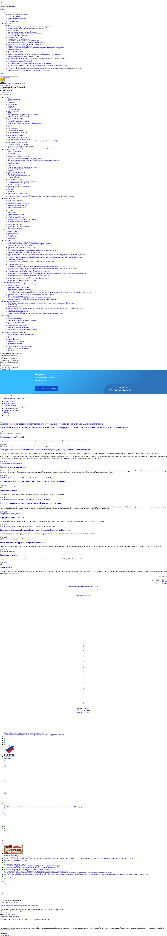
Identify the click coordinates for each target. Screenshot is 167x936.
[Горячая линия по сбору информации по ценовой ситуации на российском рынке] (31, 867)
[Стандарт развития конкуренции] (15, 860)
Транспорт (11, 120)
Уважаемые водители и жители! (13, 467)
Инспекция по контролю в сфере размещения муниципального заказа (31, 294)
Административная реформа (17, 205)
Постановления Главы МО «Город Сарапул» (22, 247)
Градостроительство (14, 127)
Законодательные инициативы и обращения (22, 181)
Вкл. (10, 6)
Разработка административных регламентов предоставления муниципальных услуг (35, 313)
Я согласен (4, 933)
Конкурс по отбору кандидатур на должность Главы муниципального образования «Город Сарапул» (41, 196)
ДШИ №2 (7, 414)
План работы (12, 188)
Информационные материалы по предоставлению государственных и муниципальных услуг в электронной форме (46, 308)
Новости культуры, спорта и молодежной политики (25, 34)
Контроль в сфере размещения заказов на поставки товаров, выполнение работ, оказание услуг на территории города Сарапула (50, 292)
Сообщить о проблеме (47, 388)
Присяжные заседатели (15, 228)
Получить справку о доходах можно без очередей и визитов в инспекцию (30, 503)
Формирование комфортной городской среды (23, 115)
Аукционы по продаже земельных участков (22, 280)
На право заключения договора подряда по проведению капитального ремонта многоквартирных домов (42, 268)
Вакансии (11, 191)
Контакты (11, 210)
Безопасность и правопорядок (17, 132)
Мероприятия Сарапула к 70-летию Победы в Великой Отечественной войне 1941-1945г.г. (38, 65)
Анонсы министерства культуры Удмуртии (22, 32)
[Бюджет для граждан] (11, 855)
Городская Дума (9, 149)
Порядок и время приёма (16, 318)
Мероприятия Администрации (14, 398)
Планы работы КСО (14, 231)
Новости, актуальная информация (19, 348)
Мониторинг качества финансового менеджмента (24, 123)
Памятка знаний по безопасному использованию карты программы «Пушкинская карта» (37, 58)
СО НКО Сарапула (14, 16)
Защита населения (14, 134)
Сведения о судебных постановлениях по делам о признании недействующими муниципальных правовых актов (45, 257)
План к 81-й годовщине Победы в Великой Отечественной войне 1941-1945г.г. (34, 54)
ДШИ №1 (7, 412)
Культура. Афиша (9, 403)
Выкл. (14, 6)
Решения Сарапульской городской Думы (21, 245)
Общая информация (14, 99)
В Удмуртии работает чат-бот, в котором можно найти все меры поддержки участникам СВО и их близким (45, 450)
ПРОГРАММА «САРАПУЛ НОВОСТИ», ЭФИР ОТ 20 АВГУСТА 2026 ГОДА (32, 481)
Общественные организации (17, 142)
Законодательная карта (15, 259)
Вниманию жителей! (8, 491)
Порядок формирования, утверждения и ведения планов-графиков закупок (32, 299)
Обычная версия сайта (7, 8)
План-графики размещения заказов (19, 289)
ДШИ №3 (7, 415)
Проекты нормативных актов (17, 296)
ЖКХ (9, 113)
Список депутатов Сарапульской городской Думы (24, 158)
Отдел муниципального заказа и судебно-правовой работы (27, 291)
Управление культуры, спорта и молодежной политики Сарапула (29, 27)
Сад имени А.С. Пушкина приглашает (16, 407)
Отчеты (10, 235)
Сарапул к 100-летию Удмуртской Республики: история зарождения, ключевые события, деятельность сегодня (44, 68)
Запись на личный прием (16, 322)
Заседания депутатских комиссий (19, 176)
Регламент (11, 170)
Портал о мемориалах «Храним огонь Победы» (23, 56)
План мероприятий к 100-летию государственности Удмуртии (28, 70)
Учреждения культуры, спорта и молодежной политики (26, 28)
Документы (8, 240)
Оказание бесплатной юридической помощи (22, 329)
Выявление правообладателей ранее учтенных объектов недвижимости (31, 148)
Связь (10, 125)
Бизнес (10, 336)
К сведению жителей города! (12, 437)
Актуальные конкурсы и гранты (18, 14)
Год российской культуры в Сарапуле (20, 61)
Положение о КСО (14, 233)
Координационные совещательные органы (22, 219)
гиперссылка (49, 909)
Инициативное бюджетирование (18, 116)
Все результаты (5, 77)
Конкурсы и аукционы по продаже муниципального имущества (29, 271)
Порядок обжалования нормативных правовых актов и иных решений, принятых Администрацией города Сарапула (46, 254)
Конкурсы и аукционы (11, 263)
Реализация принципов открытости (19, 226)
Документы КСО (13, 238)
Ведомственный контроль (16, 135)
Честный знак (6, 568)
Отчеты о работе (13, 177)
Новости (10, 189)
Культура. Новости (10, 405)
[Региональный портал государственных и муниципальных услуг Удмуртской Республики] (34, 735)
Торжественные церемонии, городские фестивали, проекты (27, 44)
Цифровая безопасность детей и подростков (22, 60)
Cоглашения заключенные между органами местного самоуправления (31, 261)
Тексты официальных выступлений (19, 223)
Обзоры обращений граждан (17, 325)
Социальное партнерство (16, 130)
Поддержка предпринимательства (19, 122)
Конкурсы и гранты (10, 13)
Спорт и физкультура (15, 37)
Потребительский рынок (16, 341)
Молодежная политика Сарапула (18, 39)
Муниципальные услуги (12, 301)
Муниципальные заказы (12, 282)
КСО (5, 230)
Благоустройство (13, 111)
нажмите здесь (9, 930)
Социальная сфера (14, 109)
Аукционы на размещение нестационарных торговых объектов (29, 275)
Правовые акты (13, 305)
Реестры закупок (13, 285)
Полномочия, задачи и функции (18, 156)
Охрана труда (12, 128)
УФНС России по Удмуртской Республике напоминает (23, 543)
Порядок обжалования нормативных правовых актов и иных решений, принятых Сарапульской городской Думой (45, 256)
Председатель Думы (14, 151)
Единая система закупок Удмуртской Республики (24, 284)
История (10, 101)
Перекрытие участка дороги (12, 517)
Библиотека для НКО (15, 21)
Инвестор (11, 338)
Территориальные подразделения (19, 139)
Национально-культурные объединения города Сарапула (26, 42)
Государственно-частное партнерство (20, 346)
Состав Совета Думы (15, 155)
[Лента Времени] (10, 878)
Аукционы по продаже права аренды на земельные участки (27, 278)
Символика (11, 102)
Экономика (11, 106)
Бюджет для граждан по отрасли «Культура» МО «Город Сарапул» (29, 63)
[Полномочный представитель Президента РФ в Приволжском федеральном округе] (32, 866)
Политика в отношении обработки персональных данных (19, 905)
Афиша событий (13, 30)
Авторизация (4, 935)
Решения (11, 165)
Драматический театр (11, 410)
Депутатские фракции (15, 184)
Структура (11, 153)
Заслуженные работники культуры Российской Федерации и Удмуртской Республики (36, 48)
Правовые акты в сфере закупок (18, 287)
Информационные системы (17, 207)
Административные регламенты (18, 312)
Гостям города (8, 23)
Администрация (9, 198)
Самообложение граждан (16, 118)
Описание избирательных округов (19, 186)
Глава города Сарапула (15, 200)
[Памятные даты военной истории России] (13, 853)
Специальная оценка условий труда (19, 195)
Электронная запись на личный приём (20, 324)
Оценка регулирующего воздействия (20, 345)
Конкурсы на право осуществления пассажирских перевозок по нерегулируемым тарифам (37, 266)
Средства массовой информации (18, 183)
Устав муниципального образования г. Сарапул (23, 167)
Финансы (11, 108)
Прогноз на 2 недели (83, 712)
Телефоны (11, 209)
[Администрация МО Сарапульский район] (18, 857)
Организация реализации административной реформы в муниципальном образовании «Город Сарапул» (42, 303)
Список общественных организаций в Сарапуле (24, 41)
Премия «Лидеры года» (15, 49)
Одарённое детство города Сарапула (20, 46)
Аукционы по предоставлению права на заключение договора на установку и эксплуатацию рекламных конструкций (47, 273)
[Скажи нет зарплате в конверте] (15, 864)
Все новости (163, 576)
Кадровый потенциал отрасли (18, 35)
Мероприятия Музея (10, 408)
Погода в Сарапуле (83, 708)
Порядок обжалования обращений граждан (22, 320)
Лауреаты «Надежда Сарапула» (18, 51)
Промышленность (14, 339)
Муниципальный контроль (17, 217)
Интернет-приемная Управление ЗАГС (21, 327)
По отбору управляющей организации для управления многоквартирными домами (35, 270)
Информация (12, 212)
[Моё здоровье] (14, 791)
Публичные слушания (15, 179)
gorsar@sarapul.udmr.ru (10, 89)
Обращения (8, 315)
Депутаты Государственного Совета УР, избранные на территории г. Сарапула (33, 160)
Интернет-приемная (14, 317)
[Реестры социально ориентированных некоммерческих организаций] (27, 869)
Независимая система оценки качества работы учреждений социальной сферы (34, 141)
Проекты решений (14, 163)
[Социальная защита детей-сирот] (4, 764)
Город (6, 97)
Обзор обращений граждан (17, 172)
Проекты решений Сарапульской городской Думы (24, 252)
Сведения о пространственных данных (21, 146)
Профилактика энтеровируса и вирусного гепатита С (25, 53)
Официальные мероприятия (17, 216)
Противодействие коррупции (17, 137)
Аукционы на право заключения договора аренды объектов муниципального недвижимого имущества (42, 277)
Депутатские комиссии (15, 174)
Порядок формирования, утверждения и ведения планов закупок (29, 298)
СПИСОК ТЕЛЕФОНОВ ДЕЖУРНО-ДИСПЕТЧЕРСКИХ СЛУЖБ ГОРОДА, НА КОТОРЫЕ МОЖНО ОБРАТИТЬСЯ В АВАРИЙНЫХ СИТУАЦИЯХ (64, 428)
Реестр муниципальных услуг (17, 310)
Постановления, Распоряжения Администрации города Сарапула (29, 244)
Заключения (12, 237)
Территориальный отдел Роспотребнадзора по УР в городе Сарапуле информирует (35, 530)
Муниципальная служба (16, 214)
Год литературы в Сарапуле (17, 67)
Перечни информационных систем (19, 169)
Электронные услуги (15, 306)
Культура (7, 25)
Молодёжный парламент (16, 162)
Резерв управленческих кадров (18, 144)
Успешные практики (14, 20)
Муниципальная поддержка (17, 18)
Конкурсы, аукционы (15, 343)
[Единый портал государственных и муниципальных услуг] (24, 733)
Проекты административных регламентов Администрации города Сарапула (33, 251)
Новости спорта (9, 401)
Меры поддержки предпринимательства (21, 334)
